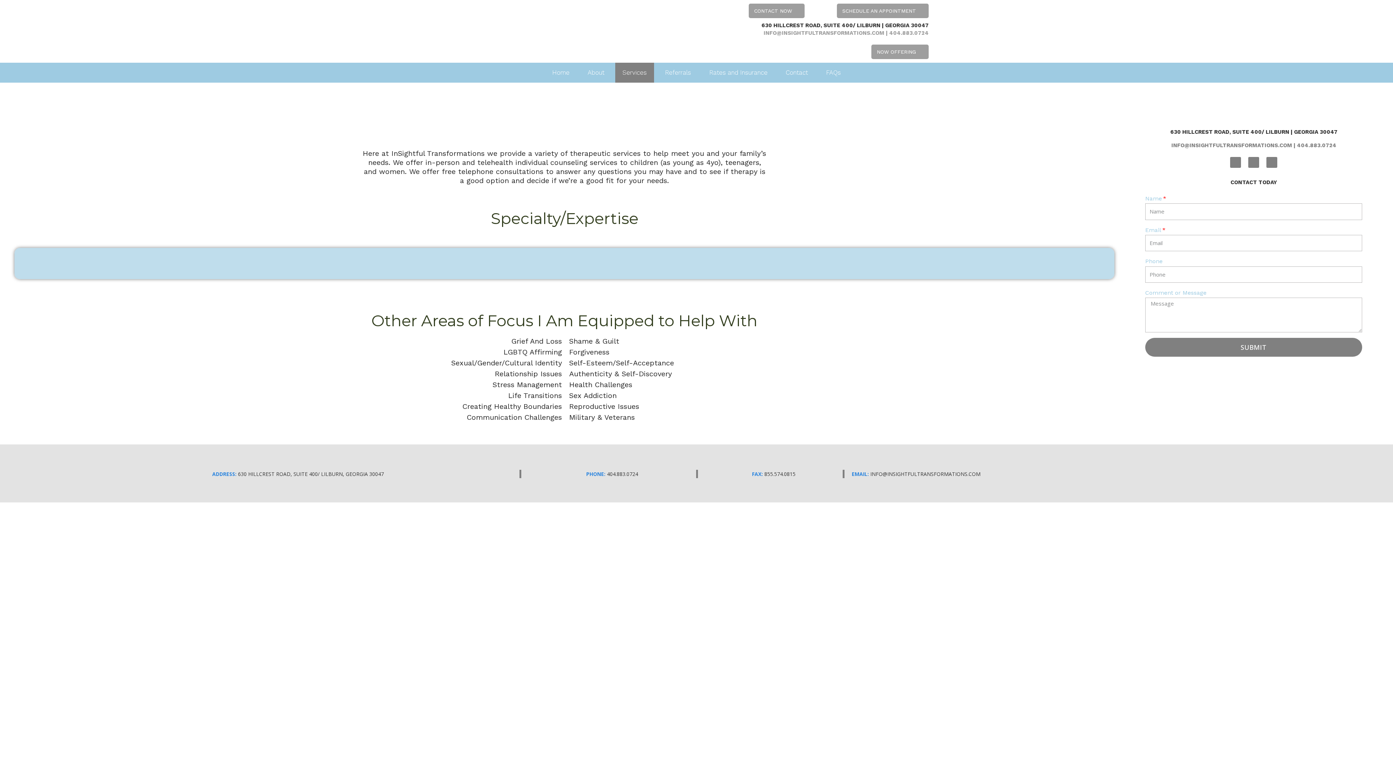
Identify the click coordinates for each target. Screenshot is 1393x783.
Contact (797, 72)
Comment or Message (1176, 292)
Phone (1154, 261)
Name (1153, 198)
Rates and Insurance (738, 72)
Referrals (678, 72)
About (596, 72)
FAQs (833, 72)
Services (634, 72)
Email (1153, 230)
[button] (777, 11)
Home (561, 72)
